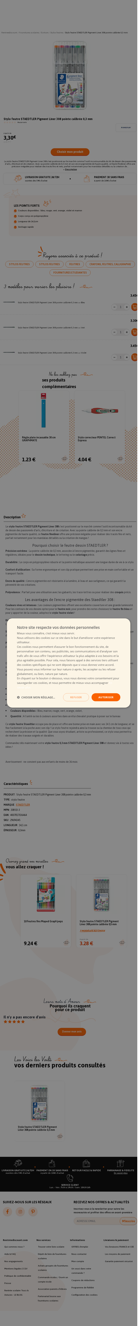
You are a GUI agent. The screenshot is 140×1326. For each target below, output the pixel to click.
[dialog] (69, 663)
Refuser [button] (76, 697)
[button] (36, 697)
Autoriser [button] (106, 697)
